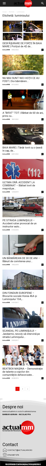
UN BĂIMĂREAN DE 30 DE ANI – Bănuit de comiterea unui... (21, 260)
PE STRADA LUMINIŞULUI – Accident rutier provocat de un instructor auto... (19, 223)
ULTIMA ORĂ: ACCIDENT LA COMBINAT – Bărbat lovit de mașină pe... (18, 185)
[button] (42, 3)
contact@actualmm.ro (19, 450)
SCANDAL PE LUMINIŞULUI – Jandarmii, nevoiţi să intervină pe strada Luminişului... (21, 333)
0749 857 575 (13, 455)
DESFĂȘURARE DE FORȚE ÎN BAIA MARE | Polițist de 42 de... (22, 45)
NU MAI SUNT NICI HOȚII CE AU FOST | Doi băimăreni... (20, 80)
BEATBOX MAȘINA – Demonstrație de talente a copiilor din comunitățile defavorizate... (22, 371)
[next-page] (28, 389)
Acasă (4, 12)
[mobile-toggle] (4, 3)
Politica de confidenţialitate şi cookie (23, 464)
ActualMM (6, 50)
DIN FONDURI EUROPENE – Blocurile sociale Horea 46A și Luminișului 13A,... (19, 296)
